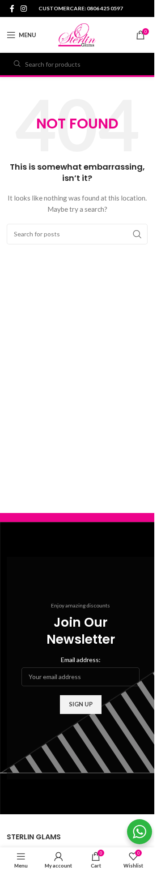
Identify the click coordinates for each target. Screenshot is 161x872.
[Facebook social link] (12, 8)
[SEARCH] (137, 234)
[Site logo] (77, 34)
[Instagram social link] (23, 8)
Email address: (81, 659)
